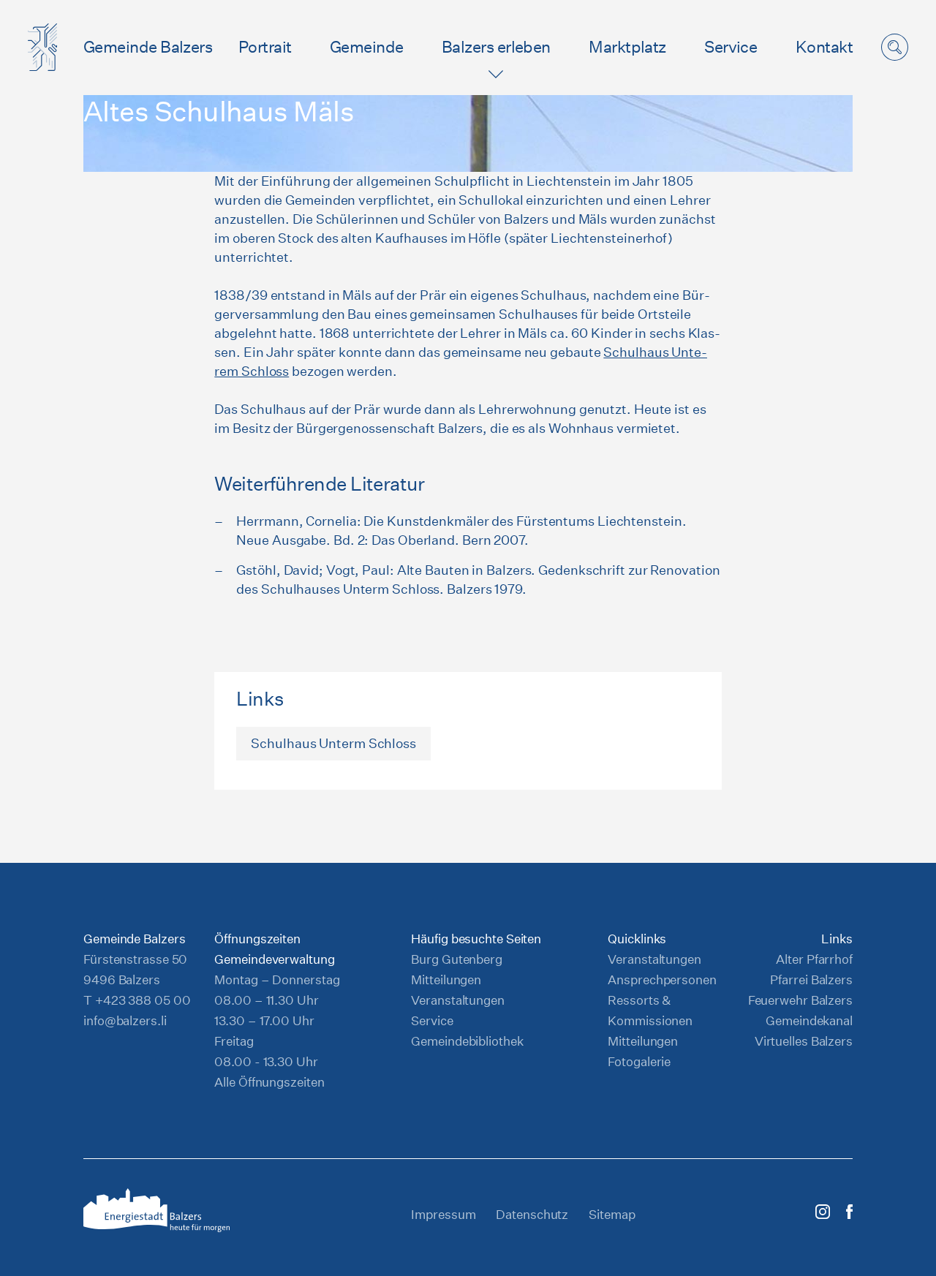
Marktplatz (627, 46)
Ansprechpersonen (662, 979)
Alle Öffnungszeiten (269, 1082)
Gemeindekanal (809, 1020)
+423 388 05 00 (143, 1000)
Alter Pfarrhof (814, 959)
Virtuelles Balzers (804, 1041)
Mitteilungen (446, 979)
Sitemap (612, 1214)
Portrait (265, 46)
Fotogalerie (639, 1061)
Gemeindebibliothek (467, 1041)
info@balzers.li (125, 1020)
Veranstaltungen (458, 1000)
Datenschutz (532, 1214)
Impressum (443, 1214)
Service (730, 46)
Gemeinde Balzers (147, 46)
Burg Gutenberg (456, 959)
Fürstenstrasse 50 (135, 959)
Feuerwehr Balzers (800, 1000)
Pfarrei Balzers (811, 979)
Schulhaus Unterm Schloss (333, 743)
